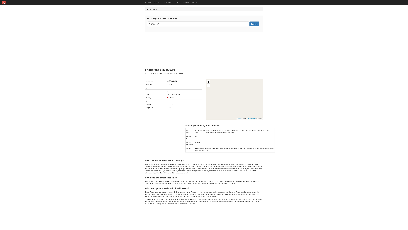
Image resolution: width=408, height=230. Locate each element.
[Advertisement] (204, 48)
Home (148, 3)
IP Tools (156, 3)
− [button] (208, 85)
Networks (186, 3)
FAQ (177, 3)
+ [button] (208, 82)
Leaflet (239, 118)
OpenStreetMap (252, 118)
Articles (194, 3)
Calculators (167, 3)
